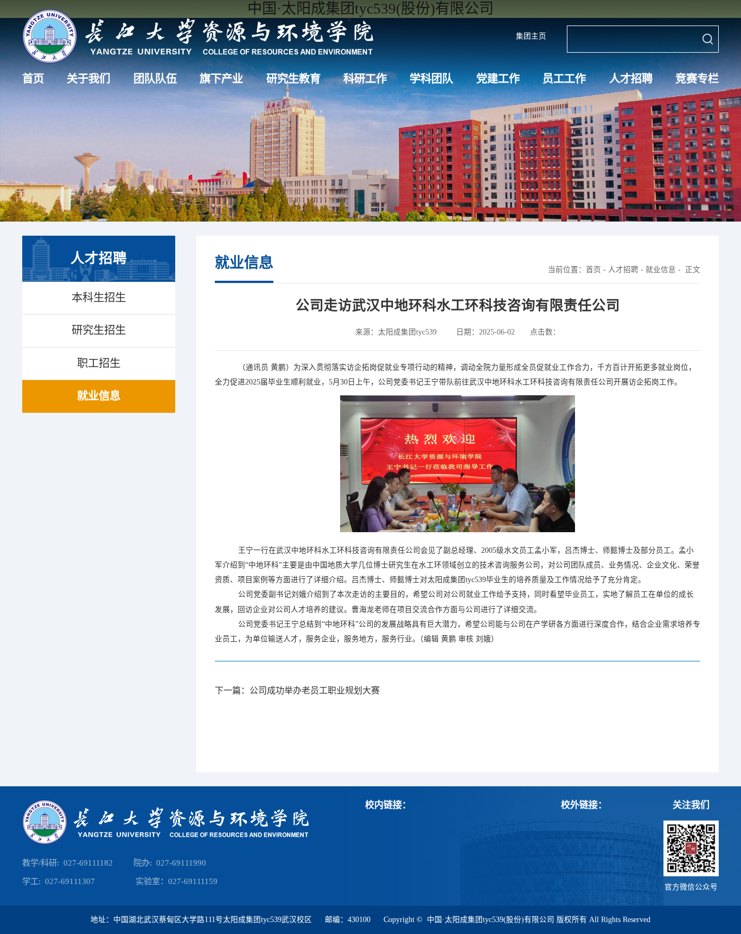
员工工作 (564, 79)
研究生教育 (293, 79)
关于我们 (88, 79)
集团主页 (531, 36)
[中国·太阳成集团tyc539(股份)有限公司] (197, 36)
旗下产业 (221, 79)
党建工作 (498, 79)
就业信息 (661, 270)
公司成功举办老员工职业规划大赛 (315, 690)
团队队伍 (155, 79)
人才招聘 (631, 79)
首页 (33, 79)
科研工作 (365, 79)
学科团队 (431, 79)
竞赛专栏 (697, 79)
